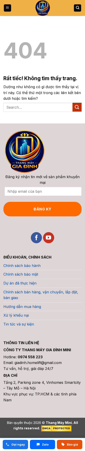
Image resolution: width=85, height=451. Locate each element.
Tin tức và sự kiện (18, 324)
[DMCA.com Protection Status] (56, 428)
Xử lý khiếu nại (16, 315)
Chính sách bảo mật (20, 274)
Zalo (45, 444)
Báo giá (72, 444)
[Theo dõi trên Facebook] (36, 237)
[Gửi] (77, 107)
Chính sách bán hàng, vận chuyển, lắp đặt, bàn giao (40, 295)
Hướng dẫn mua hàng (22, 306)
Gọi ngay (18, 444)
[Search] (77, 8)
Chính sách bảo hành (22, 265)
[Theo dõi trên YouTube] (48, 237)
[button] (7, 8)
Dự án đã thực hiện (19, 283)
